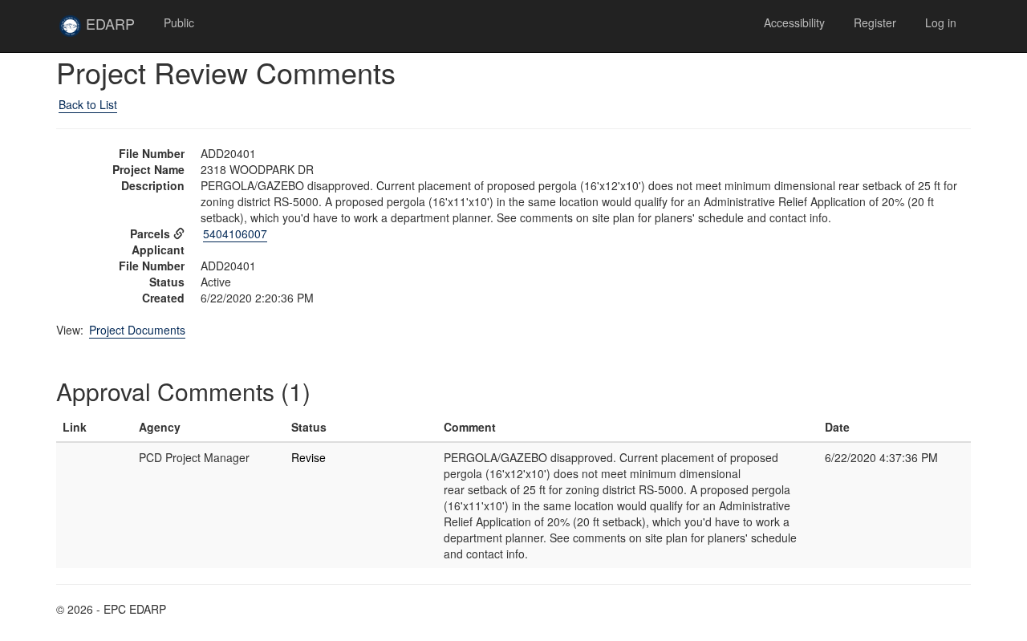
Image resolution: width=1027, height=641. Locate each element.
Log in (940, 22)
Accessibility (794, 22)
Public (179, 22)
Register (875, 22)
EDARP (115, 29)
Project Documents (137, 330)
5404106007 (235, 233)
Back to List (88, 104)
